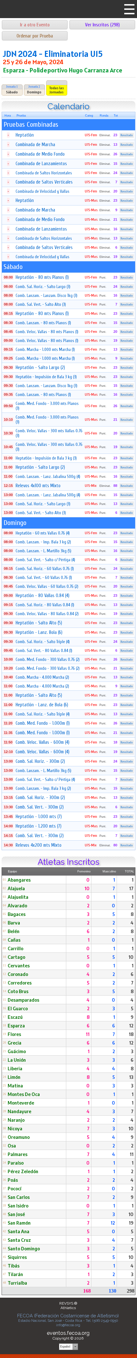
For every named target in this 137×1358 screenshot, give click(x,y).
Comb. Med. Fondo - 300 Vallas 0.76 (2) (48, 659)
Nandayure (19, 1111)
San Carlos (19, 1197)
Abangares (19, 880)
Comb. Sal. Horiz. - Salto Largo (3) (43, 286)
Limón (14, 1077)
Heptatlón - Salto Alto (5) (39, 623)
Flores (14, 1034)
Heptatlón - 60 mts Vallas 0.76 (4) (43, 533)
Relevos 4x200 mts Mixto (38, 845)
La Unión (17, 1060)
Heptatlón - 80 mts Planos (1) (42, 277)
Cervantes (19, 965)
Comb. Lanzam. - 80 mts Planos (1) (43, 322)
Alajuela (16, 888)
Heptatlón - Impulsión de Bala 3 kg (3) (46, 376)
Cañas (14, 940)
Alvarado (17, 905)
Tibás (13, 1265)
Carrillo (15, 948)
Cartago (16, 957)
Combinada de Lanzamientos (41, 163)
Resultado (126, 135)
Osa (12, 1145)
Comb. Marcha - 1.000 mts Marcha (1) (45, 349)
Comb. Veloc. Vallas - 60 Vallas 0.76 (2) (47, 586)
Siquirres (17, 1257)
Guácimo (17, 1051)
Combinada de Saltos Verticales (44, 182)
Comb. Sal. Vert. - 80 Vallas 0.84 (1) (44, 650)
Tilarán (15, 1274)
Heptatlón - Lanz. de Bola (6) (42, 705)
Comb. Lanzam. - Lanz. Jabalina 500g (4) (48, 476)
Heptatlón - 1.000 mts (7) (39, 816)
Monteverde (21, 1103)
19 (131, 1223)
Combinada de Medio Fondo (40, 154)
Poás (13, 1180)
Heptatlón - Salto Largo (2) (40, 367)
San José (16, 1214)
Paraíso (16, 1163)
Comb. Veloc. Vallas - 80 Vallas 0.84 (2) (47, 613)
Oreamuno (19, 1137)
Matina (15, 1085)
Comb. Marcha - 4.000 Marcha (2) (42, 677)
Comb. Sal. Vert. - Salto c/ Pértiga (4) (45, 559)
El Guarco (18, 1008)
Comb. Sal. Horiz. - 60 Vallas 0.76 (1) (45, 568)
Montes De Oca (24, 1094)
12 (131, 1025)
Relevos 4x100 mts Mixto (38, 485)
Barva (14, 922)
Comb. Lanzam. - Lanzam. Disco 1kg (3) (46, 295)
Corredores (20, 982)
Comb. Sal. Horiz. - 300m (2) (40, 761)
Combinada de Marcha (35, 144)
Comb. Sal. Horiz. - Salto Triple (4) (43, 641)
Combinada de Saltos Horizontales (44, 173)
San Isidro (18, 1205)
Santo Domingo (24, 1248)
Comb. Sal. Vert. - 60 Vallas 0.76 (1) (44, 577)
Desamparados (23, 1000)
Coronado (18, 974)
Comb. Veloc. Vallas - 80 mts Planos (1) (47, 331)
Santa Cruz (19, 1240)
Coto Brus (18, 991)
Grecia (14, 1042)
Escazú (15, 1017)
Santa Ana (18, 1231)
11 (88, 1034)
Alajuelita (18, 897)
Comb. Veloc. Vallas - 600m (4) (42, 742)
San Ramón (19, 1223)
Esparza (16, 1025)
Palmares (17, 1154)
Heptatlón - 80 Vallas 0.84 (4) (42, 595)
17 (131, 888)
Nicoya (15, 1128)
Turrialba (17, 1283)
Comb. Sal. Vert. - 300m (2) (40, 807)
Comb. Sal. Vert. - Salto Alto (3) (41, 304)
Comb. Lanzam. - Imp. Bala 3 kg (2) (43, 542)
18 (131, 1034)
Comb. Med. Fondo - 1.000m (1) (43, 723)
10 (87, 888)
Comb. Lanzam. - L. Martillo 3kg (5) (43, 550)
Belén (13, 931)
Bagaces (16, 914)
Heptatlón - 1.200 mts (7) (38, 826)
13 (131, 1077)
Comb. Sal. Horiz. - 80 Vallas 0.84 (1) (45, 604)
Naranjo (16, 1120)
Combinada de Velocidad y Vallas (42, 191)
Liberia (15, 1068)
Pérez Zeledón (23, 1171)
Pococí (14, 1188)
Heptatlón (25, 135)
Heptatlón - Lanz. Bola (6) (39, 632)
